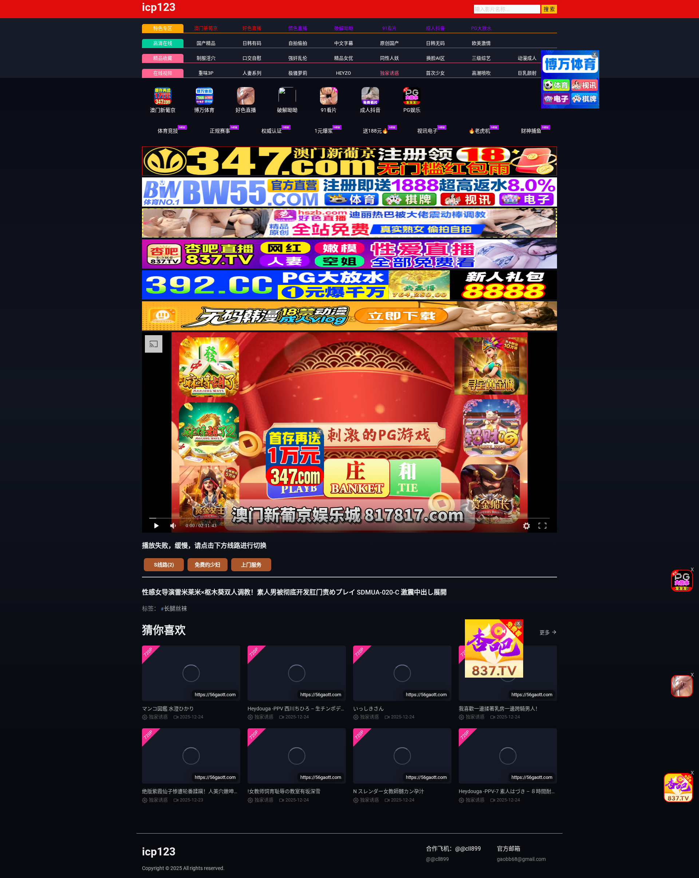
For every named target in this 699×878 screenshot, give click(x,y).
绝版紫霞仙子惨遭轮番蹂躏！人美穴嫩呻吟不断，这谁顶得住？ (213, 791)
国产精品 (206, 43)
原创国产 (389, 43)
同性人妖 (389, 58)
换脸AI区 (435, 58)
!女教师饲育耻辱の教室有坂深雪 (284, 791)
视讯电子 (427, 131)
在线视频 (162, 73)
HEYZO (343, 73)
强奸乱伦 (297, 58)
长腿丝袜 (175, 608)
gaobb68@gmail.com (521, 859)
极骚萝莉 (297, 73)
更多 (545, 632)
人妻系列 (251, 73)
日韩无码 (435, 43)
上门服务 (251, 565)
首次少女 (435, 73)
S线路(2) (164, 565)
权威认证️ (271, 131)
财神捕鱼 (531, 131)
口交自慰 (251, 58)
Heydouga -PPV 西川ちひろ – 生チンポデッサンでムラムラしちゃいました (332, 709)
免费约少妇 (207, 565)
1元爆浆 (324, 131)
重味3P (205, 73)
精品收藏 (162, 58)
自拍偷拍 (297, 43)
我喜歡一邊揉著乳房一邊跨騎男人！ (499, 709)
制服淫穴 (206, 58)
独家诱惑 (389, 73)
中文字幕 (343, 43)
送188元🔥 (375, 131)
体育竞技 (168, 131)
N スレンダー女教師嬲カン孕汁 (388, 791)
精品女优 (343, 58)
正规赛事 (220, 131)
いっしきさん (368, 709)
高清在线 (162, 43)
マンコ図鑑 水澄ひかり (168, 709)
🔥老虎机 (479, 131)
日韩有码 (251, 43)
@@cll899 (437, 859)
